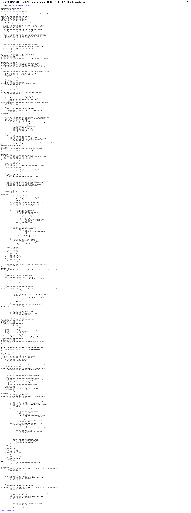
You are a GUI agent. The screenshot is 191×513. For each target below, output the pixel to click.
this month (27, 5)
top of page (10, 507)
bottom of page (11, 5)
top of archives (19, 5)
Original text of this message (7, 510)
